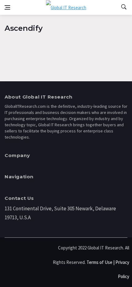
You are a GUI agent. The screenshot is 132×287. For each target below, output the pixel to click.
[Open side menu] (7, 7)
